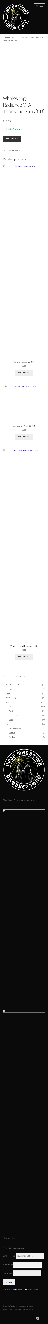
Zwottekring (11, 698)
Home (7, 37)
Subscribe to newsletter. (13, 1248)
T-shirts (12, 732)
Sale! (8, 693)
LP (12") (15, 715)
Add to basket (12, 138)
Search (12, 1319)
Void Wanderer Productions (17, 685)
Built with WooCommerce (21, 1309)
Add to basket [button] (24, 372)
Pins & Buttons (15, 728)
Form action (8, 1289)
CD (19, 37)
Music (14, 37)
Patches (12, 737)
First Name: (8, 1264)
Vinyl (11, 711)
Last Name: (8, 1273)
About (5, 1309)
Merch (8, 724)
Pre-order (12, 689)
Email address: (9, 1255)
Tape (11, 719)
